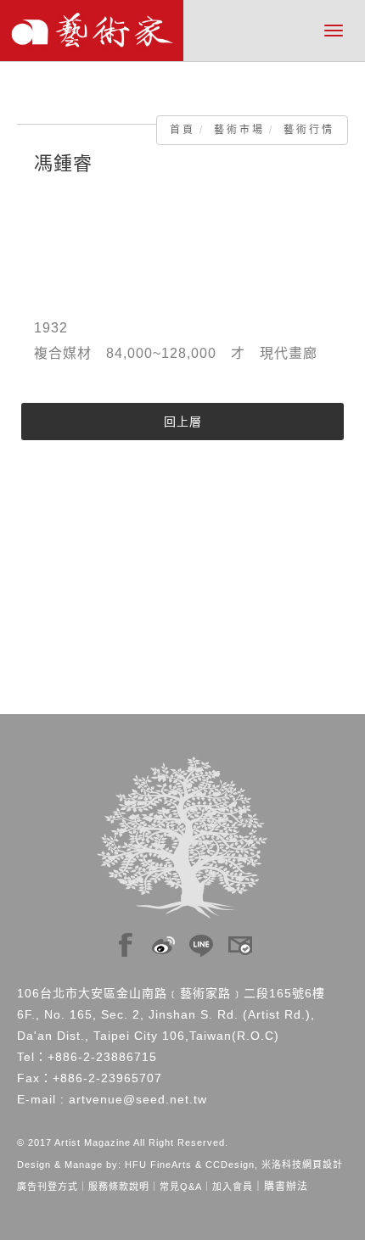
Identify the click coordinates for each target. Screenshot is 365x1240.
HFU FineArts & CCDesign (190, 1164)
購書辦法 (286, 1187)
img (125, 941)
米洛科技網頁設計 (302, 1164)
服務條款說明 (118, 1186)
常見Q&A (181, 1186)
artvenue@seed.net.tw (138, 1099)
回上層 (183, 421)
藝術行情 (309, 130)
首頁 (182, 130)
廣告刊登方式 (47, 1186)
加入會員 (232, 1186)
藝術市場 (239, 130)
